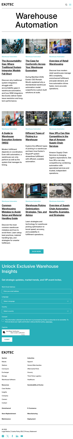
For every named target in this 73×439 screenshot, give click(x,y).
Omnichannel (6, 408)
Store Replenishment (9, 413)
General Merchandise (34, 365)
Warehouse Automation (9, 56)
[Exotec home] (8, 4)
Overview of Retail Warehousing (58, 62)
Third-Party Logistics (34, 376)
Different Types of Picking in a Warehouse (35, 136)
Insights (4, 392)
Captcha (4, 327)
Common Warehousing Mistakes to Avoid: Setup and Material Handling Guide (11, 212)
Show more (36, 251)
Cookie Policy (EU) (17, 431)
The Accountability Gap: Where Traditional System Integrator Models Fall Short (11, 67)
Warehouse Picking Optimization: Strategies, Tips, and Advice (36, 210)
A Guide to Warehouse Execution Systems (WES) (12, 138)
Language (5, 297)
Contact (4, 403)
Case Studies (6, 388)
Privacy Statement (31, 431)
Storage (4, 376)
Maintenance (6, 419)
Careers (4, 399)
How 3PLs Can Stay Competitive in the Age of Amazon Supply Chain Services (59, 139)
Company (5, 396)
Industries (30, 358)
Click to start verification (18, 332)
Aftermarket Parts (33, 369)
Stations (4, 365)
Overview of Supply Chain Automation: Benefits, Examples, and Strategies (59, 210)
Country (4, 307)
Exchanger (5, 372)
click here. (49, 322)
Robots (4, 361)
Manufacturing (32, 413)
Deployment (31, 419)
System (4, 358)
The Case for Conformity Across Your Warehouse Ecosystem (35, 65)
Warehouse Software (8, 379)
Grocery (30, 372)
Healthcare (31, 379)
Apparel (30, 361)
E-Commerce (31, 408)
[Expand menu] (70, 5)
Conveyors (5, 369)
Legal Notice (6, 431)
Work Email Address (8, 287)
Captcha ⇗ (25, 334)
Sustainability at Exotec (35, 385)
